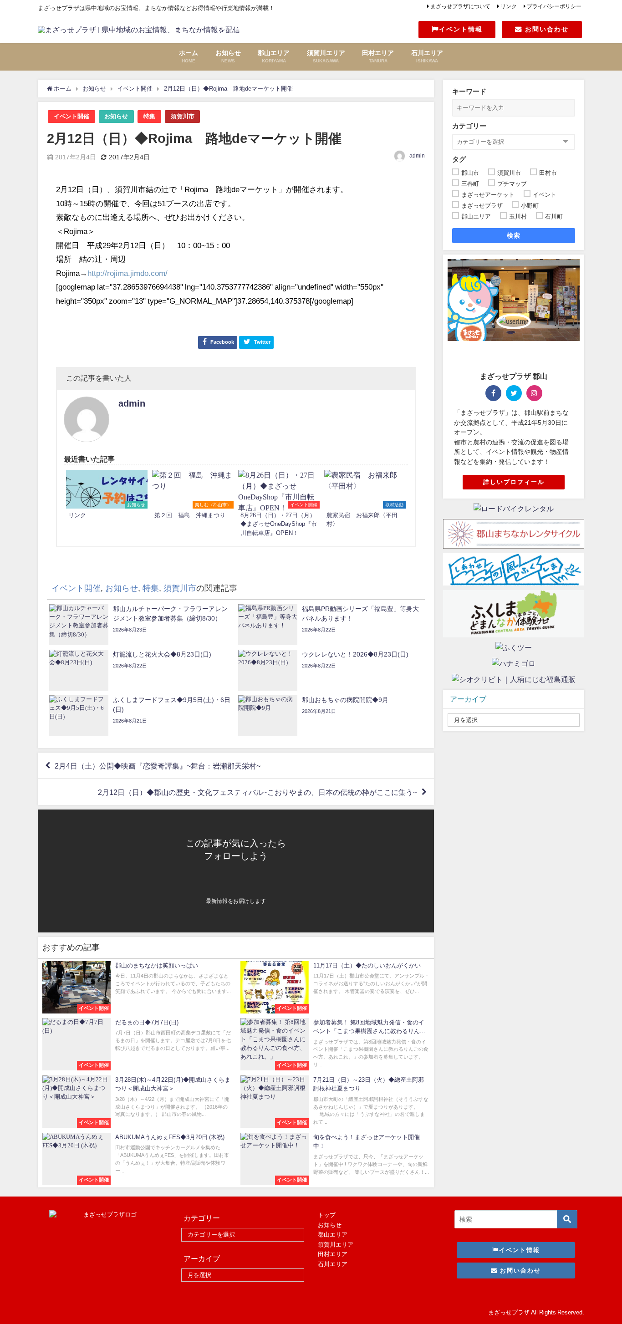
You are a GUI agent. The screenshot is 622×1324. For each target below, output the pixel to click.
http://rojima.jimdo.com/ (127, 273)
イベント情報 (461, 29)
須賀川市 (182, 116)
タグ (459, 159)
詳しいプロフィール (514, 482)
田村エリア (332, 1254)
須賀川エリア (335, 1245)
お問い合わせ (545, 29)
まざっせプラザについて (460, 6)
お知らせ (116, 116)
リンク (508, 6)
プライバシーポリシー (554, 6)
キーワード (469, 91)
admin (417, 155)
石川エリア (332, 1264)
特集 (149, 116)
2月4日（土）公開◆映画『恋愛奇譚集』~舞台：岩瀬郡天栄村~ (157, 765)
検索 (514, 235)
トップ (327, 1215)
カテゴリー (469, 125)
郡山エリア (332, 1234)
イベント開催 (71, 116)
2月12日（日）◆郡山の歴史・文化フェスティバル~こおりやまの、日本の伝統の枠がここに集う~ (257, 792)
